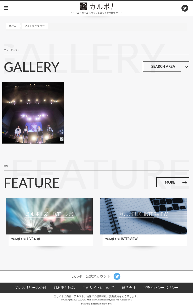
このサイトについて (98, 288)
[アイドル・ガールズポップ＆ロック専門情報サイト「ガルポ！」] (96, 6)
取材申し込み (64, 288)
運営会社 (129, 288)
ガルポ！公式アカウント (91, 276)
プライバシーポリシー (160, 288)
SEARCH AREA (163, 67)
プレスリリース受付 (30, 288)
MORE (170, 182)
